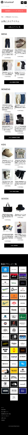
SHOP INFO (3, 409)
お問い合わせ (3, 418)
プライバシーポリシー (5, 415)
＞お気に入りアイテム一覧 (14, 27)
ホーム (2, 407)
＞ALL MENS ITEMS (14, 82)
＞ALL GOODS (14, 245)
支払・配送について (4, 411)
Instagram (3, 420)
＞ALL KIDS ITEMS (14, 191)
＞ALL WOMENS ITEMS (14, 137)
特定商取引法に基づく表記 (6, 413)
